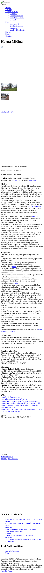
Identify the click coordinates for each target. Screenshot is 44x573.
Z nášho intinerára (16, 26)
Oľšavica (8, 537)
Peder (7, 525)
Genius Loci (14, 24)
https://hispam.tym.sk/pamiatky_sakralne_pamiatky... (20, 405)
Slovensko (13, 14)
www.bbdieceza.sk (8, 407)
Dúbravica (11, 331)
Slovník (8, 32)
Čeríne (30, 206)
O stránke (8, 36)
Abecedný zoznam (12, 551)
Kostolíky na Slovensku (9, 459)
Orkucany (9, 527)
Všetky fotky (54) (7, 112)
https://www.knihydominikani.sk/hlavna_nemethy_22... (21, 403)
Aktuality (8, 10)
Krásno (8, 533)
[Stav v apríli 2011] (9, 90)
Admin (10, 571)
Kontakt (4, 571)
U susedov (13, 20)
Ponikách (38, 206)
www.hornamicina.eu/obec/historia (14, 399)
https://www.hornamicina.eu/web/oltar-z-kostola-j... (20, 401)
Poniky (3, 331)
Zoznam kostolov (11, 12)
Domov (8, 8)
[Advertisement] (22, 138)
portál (14, 267)
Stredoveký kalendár (17, 30)
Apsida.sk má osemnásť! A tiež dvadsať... (20, 535)
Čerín (40, 329)
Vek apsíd (13, 28)
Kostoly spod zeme (17, 18)
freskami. (35, 216)
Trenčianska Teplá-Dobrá (14, 531)
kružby (15, 283)
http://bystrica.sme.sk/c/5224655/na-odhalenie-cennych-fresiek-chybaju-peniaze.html (21, 410)
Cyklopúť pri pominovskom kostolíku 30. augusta (23, 523)
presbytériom (15, 180)
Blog (7, 22)
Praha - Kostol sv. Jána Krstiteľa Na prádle (20, 529)
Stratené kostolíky (16, 16)
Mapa (7, 34)
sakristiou (32, 180)
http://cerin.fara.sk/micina (11, 397)
